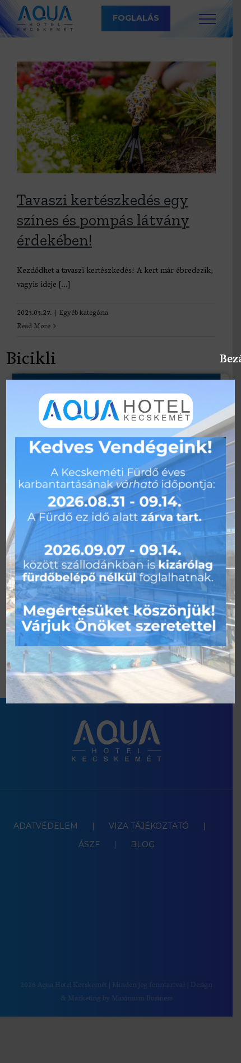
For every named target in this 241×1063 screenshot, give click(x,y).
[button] (225, 1047)
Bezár (225, 360)
